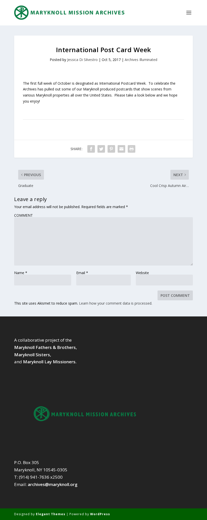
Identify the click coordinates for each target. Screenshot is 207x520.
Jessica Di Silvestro (82, 59)
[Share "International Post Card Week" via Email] (121, 149)
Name (20, 273)
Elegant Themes (50, 514)
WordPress (100, 514)
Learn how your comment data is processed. (115, 303)
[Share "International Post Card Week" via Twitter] (101, 149)
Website (142, 273)
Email (82, 273)
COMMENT (23, 215)
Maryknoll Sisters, (32, 355)
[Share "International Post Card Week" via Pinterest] (111, 149)
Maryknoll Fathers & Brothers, (45, 347)
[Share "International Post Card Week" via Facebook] (91, 149)
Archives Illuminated (141, 59)
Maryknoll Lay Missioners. (49, 362)
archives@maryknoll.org (52, 484)
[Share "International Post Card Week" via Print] (131, 149)
